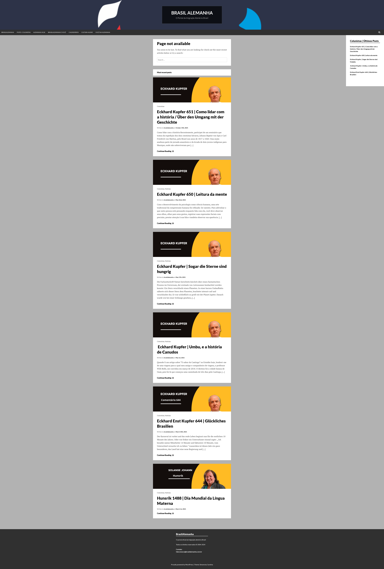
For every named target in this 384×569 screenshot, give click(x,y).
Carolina (210, 564)
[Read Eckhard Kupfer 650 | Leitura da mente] (192, 184)
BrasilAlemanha (7, 32)
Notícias (168, 189)
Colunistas (160, 106)
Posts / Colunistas (23, 32)
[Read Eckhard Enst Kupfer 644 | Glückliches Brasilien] (192, 411)
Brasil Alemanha (192, 13)
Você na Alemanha (103, 32)
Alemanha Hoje (39, 32)
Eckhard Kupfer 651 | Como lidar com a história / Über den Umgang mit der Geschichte (190, 117)
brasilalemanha (169, 128)
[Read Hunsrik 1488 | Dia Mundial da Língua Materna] (192, 488)
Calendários (73, 32)
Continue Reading (165, 151)
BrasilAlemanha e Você (57, 32)
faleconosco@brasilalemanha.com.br (189, 552)
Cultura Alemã (87, 32)
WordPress (189, 564)
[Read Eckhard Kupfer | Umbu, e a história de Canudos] (192, 337)
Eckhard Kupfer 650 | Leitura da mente (192, 194)
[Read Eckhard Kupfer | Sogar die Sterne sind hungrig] (192, 256)
